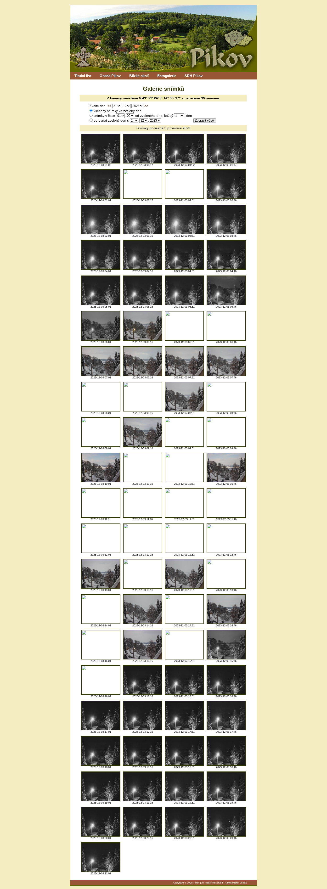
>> (146, 106)
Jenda (243, 882)
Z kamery (114, 98)
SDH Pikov (194, 76)
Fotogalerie (166, 76)
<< (109, 106)
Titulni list (82, 76)
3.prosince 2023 (177, 128)
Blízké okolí (139, 76)
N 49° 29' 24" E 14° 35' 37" (160, 98)
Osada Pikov (110, 76)
